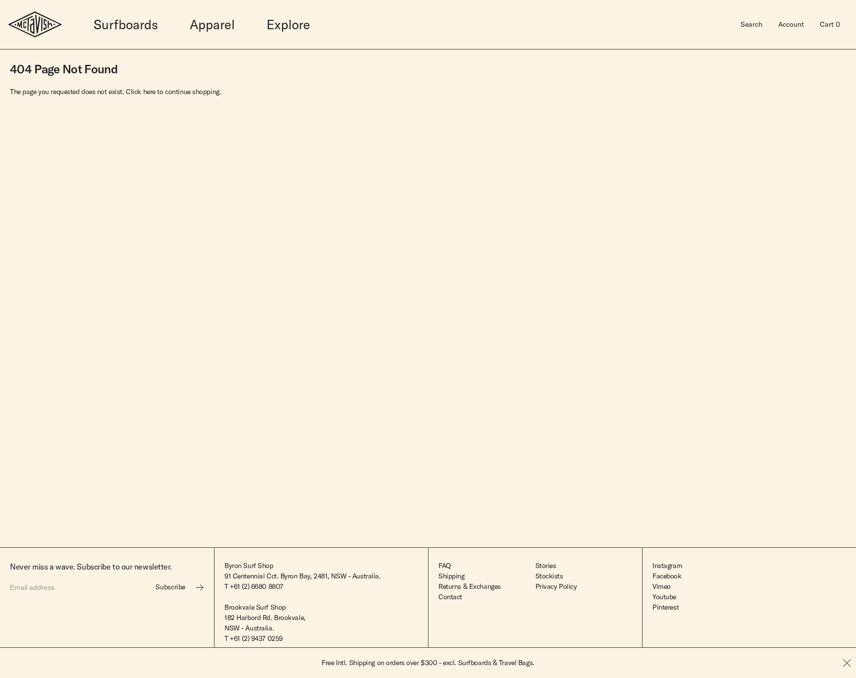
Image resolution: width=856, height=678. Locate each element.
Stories (545, 565)
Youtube (664, 596)
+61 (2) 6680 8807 (256, 586)
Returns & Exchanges (469, 586)
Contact (450, 596)
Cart (830, 24)
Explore (288, 24)
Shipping (451, 576)
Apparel (212, 24)
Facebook (667, 576)
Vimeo (661, 586)
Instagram (667, 565)
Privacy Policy (556, 586)
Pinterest (665, 607)
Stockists (549, 576)
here (149, 91)
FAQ (444, 565)
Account (791, 24)
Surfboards (126, 24)
